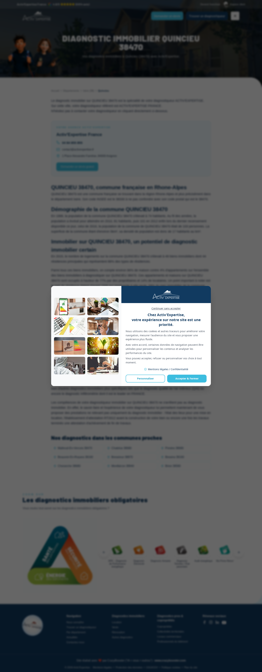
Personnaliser (145, 378)
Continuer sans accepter (166, 308)
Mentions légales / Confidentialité (168, 369)
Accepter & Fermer (187, 378)
